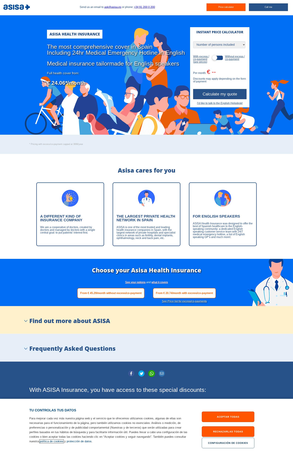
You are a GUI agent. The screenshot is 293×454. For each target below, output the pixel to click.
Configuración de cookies (228, 443)
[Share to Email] (161, 373)
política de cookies (51, 441)
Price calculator (226, 7)
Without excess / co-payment (235, 58)
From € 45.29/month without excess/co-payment (111, 293)
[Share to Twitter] (141, 373)
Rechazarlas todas (228, 431)
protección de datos (79, 441)
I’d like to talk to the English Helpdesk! (220, 103)
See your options (135, 282)
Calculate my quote (220, 94)
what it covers (159, 282)
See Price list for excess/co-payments (184, 301)
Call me (268, 7)
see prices (200, 61)
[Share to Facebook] (131, 373)
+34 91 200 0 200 (144, 7)
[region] (146, 426)
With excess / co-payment (201, 58)
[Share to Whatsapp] (151, 373)
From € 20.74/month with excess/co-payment (184, 293)
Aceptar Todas (228, 416)
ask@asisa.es (112, 7)
